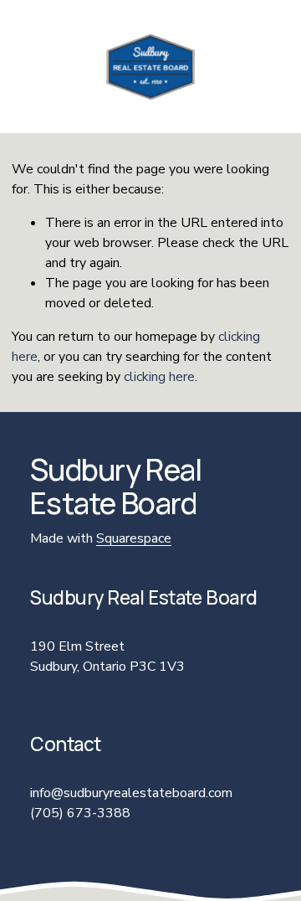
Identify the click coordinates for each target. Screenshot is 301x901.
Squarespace (133, 538)
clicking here (159, 377)
